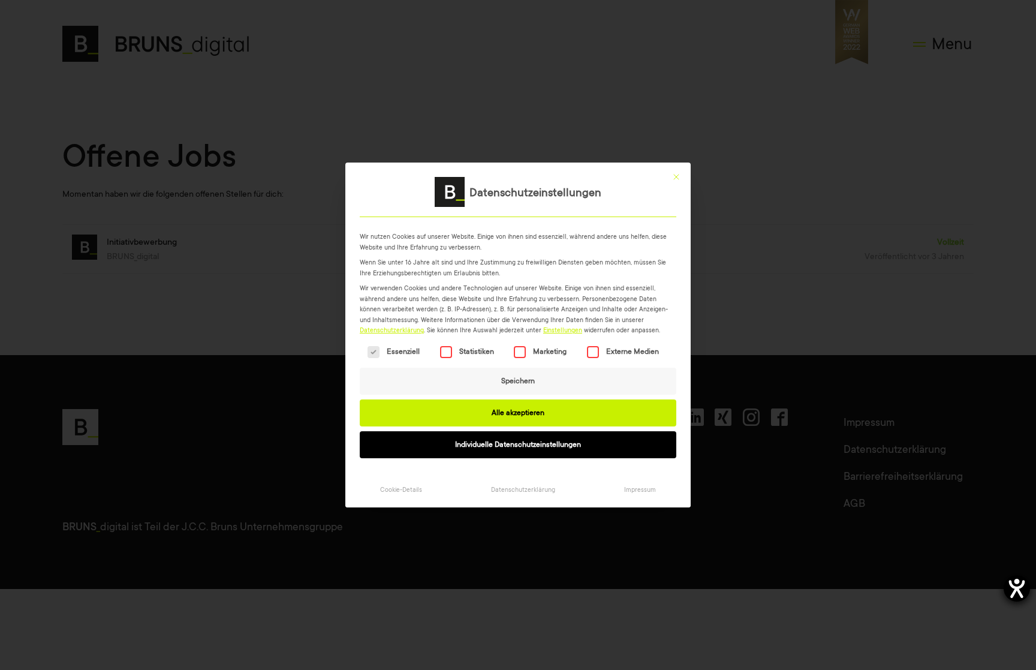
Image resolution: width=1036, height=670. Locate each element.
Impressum (640, 490)
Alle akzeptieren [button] (518, 412)
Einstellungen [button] (562, 330)
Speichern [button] (518, 381)
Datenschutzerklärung (392, 330)
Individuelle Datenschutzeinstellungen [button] (518, 444)
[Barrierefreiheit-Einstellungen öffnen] (1017, 588)
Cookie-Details (401, 490)
